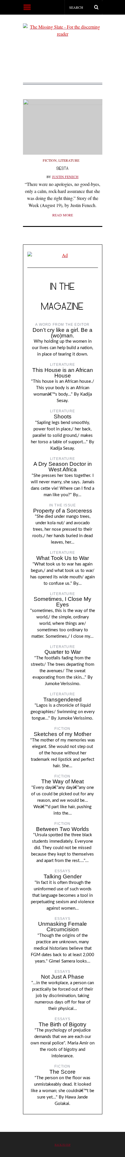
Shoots (63, 416)
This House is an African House (62, 373)
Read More (62, 215)
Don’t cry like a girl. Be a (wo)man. (62, 333)
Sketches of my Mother (62, 734)
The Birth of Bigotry (62, 1024)
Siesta (62, 168)
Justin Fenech (65, 176)
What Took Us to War (62, 558)
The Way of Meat (62, 781)
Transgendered (62, 699)
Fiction (50, 160)
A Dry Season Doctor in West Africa (62, 467)
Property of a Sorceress (62, 511)
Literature (68, 160)
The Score (62, 1072)
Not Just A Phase (62, 977)
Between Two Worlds (62, 829)
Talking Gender (63, 876)
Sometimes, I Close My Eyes (62, 602)
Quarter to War (62, 652)
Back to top (63, 1144)
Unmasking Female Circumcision (62, 926)
